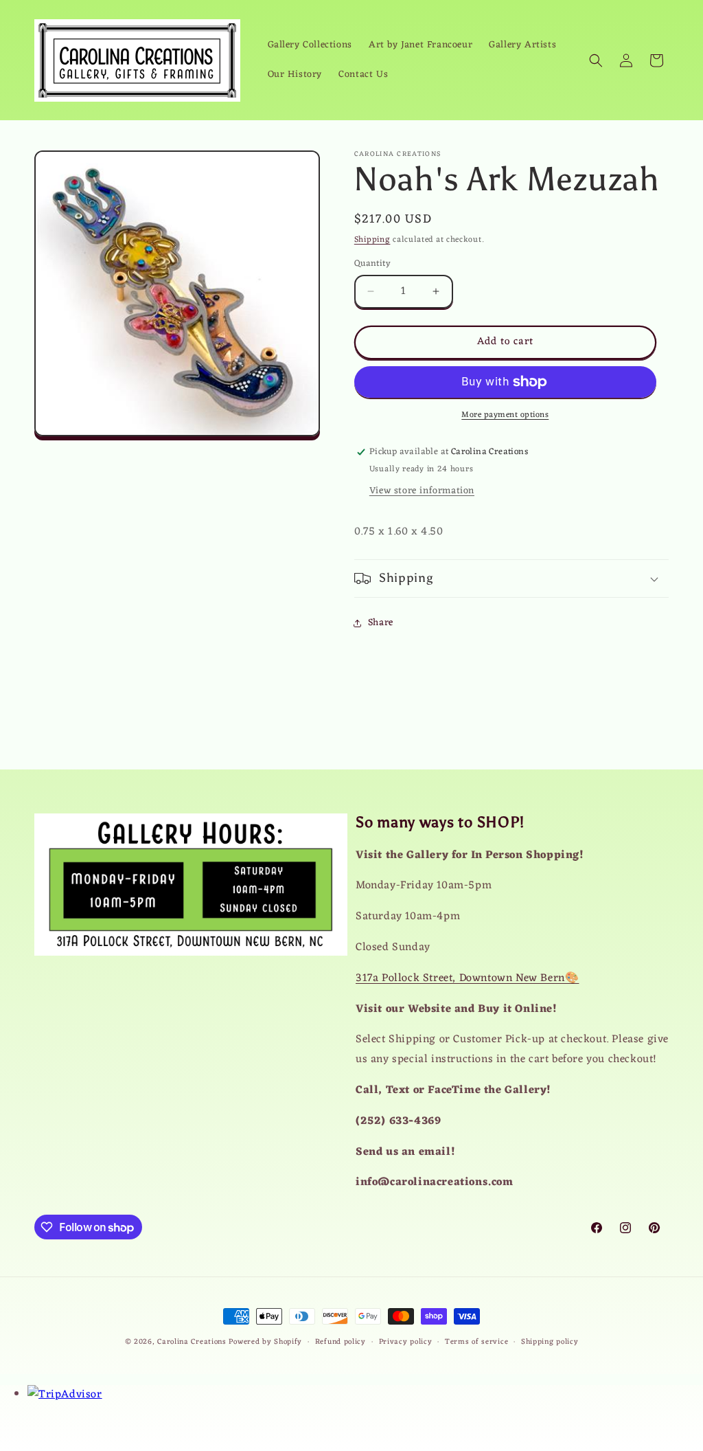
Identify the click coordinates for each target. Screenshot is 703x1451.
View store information (421, 490)
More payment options (505, 415)
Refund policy (340, 1342)
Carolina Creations (192, 1342)
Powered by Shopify (265, 1342)
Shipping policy (550, 1342)
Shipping (372, 239)
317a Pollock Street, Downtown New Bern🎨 (467, 978)
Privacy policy (406, 1342)
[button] (596, 60)
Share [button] (380, 622)
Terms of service (476, 1342)
